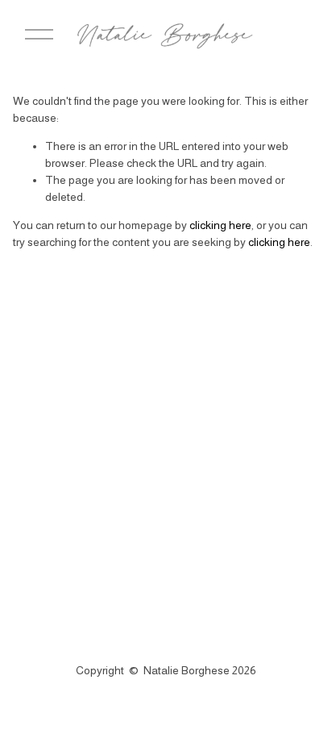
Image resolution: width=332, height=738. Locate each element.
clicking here (220, 225)
